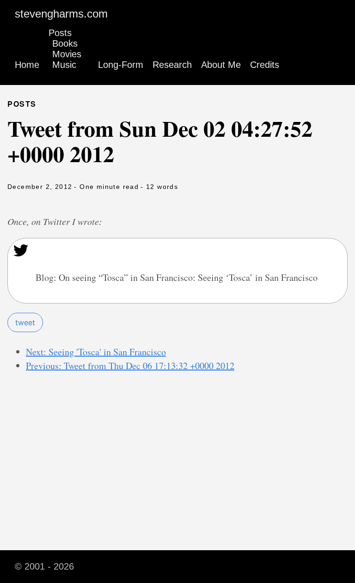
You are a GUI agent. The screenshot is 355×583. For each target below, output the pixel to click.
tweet (25, 322)
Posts (60, 33)
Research (172, 65)
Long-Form (120, 65)
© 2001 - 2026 (44, 566)
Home (27, 65)
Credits (264, 65)
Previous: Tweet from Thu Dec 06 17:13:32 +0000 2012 (130, 365)
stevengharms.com (61, 13)
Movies (66, 54)
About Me (221, 65)
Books (65, 43)
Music (64, 65)
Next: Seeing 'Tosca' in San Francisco (96, 352)
